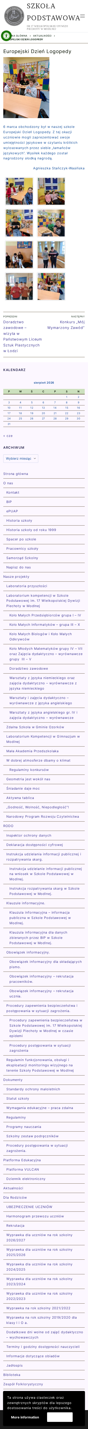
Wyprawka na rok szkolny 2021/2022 (38, 1308)
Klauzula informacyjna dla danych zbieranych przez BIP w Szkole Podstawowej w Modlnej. (38, 937)
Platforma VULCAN (22, 1169)
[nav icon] (82, 16)
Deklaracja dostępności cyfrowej (34, 845)
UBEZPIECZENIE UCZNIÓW (29, 1207)
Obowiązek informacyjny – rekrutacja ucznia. (41, 993)
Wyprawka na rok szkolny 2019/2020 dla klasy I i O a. (41, 1320)
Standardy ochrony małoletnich (33, 1089)
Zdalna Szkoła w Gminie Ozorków (35, 727)
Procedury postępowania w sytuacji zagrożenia (40, 1048)
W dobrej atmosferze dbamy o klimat (38, 760)
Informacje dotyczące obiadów (33, 1356)
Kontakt (12, 492)
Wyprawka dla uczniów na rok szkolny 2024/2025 (39, 1266)
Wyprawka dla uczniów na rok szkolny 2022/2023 (39, 1296)
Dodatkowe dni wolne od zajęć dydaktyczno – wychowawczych (44, 1334)
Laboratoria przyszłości (26, 586)
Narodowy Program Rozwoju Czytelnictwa (42, 816)
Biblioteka (11, 1375)
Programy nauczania (23, 1127)
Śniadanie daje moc (23, 788)
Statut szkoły (17, 1098)
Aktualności (42, 35)
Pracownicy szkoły (22, 548)
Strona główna (16, 35)
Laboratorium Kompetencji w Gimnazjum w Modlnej (43, 739)
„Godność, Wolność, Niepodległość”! (37, 807)
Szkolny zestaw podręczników (32, 1136)
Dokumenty (13, 1080)
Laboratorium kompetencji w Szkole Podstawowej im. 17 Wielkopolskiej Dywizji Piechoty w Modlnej (43, 600)
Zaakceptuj (60, 1417)
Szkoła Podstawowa (53, 12)
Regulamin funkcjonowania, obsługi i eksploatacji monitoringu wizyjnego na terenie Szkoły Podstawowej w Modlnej (40, 1065)
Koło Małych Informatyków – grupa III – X (44, 625)
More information (25, 1417)
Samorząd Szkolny (22, 558)
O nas (8, 483)
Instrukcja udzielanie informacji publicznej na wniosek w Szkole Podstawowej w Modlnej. (45, 874)
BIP (9, 502)
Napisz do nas (18, 567)
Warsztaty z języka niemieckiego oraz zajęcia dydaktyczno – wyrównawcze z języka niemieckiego (43, 683)
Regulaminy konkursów (29, 770)
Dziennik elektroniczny (26, 1179)
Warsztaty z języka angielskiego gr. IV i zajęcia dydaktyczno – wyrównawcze (43, 715)
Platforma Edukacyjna (22, 1160)
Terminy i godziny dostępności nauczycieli (43, 1347)
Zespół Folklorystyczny (23, 1384)
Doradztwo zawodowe (28, 668)
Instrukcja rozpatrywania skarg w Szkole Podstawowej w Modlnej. (44, 891)
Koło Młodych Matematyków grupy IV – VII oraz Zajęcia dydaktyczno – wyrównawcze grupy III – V (46, 653)
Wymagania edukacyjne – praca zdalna (39, 1108)
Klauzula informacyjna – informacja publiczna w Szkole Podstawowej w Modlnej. (40, 917)
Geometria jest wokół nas (28, 779)
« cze (8, 436)
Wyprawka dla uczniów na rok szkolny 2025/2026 (39, 1252)
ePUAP (12, 511)
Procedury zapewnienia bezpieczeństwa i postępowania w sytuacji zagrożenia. (42, 1008)
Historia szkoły (19, 520)
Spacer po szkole (21, 539)
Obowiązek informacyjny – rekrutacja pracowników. (41, 979)
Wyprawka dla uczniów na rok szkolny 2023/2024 (39, 1281)
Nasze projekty (16, 577)
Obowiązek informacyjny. (28, 952)
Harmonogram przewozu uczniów (35, 1216)
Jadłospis (14, 1365)
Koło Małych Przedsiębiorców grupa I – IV (45, 615)
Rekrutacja (15, 1225)
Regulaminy (16, 1117)
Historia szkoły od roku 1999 (31, 530)
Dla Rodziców (15, 1197)
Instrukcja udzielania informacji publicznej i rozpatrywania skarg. (43, 856)
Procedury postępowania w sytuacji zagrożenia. (37, 1148)
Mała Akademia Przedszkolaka (32, 751)
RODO (8, 826)
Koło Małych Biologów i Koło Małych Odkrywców (40, 636)
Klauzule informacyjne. (25, 903)
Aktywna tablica (20, 798)
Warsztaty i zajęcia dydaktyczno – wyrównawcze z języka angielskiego (40, 700)
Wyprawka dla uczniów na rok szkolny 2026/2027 (39, 1237)
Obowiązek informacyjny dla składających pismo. (45, 964)
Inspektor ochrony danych (28, 835)
